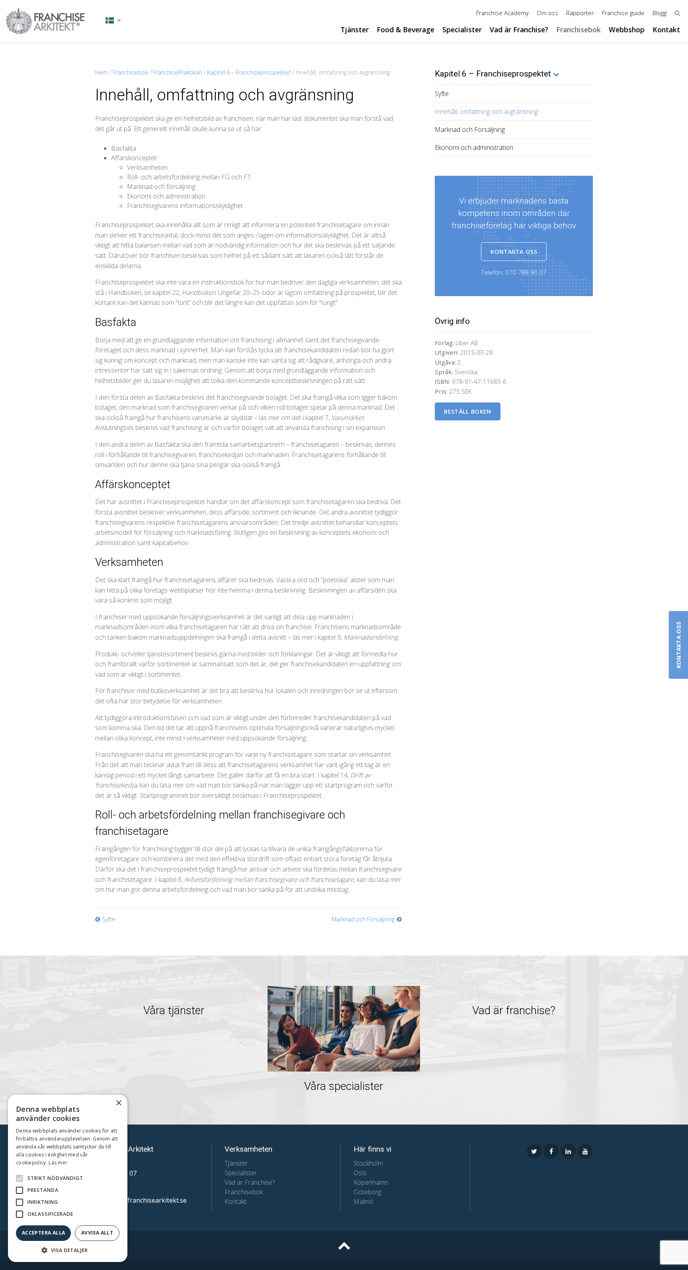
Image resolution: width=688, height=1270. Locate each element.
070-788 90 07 (525, 272)
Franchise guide (623, 13)
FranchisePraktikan (177, 72)
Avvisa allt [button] (97, 1232)
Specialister (462, 29)
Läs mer (58, 1162)
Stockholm (368, 1163)
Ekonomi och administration (474, 147)
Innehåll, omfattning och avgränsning (486, 111)
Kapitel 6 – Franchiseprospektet (249, 72)
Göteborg (367, 1192)
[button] (19, 1178)
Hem (101, 72)
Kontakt (666, 29)
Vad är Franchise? (519, 29)
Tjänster (354, 29)
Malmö (363, 1201)
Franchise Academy (502, 13)
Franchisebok (578, 29)
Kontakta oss (514, 251)
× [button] (118, 1103)
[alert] (67, 1178)
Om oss (547, 13)
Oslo (360, 1172)
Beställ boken (467, 411)
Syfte (442, 93)
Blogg (659, 13)
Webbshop (627, 29)
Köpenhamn (371, 1182)
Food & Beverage (405, 29)
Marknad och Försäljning (470, 129)
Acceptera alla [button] (43, 1232)
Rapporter (580, 13)
